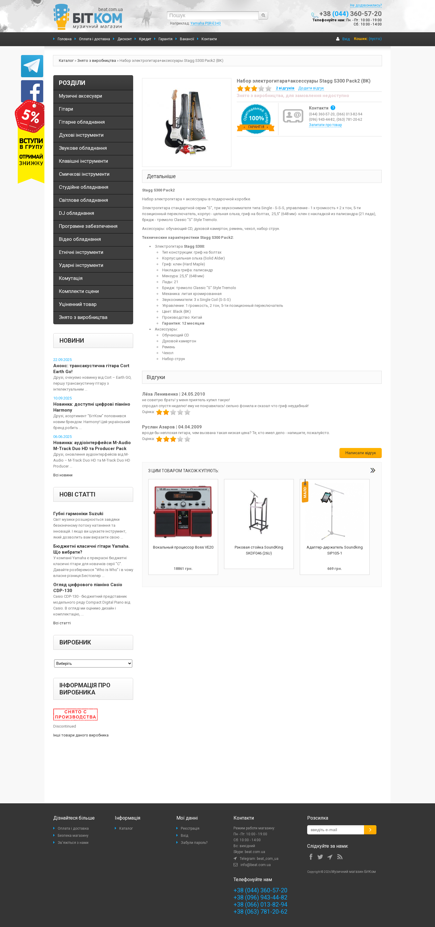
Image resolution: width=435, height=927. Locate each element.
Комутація (71, 278)
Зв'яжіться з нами (73, 843)
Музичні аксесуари (80, 96)
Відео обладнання (80, 239)
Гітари (66, 109)
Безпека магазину (73, 836)
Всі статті (62, 623)
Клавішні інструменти (83, 161)
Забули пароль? (194, 843)
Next (373, 470)
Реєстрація (190, 828)
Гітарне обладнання (82, 122)
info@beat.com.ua (256, 865)
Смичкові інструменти (84, 174)
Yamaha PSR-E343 (206, 23)
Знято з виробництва (96, 60)
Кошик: (361, 38)
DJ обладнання (76, 213)
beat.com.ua (255, 852)
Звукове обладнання (83, 148)
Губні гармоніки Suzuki (78, 513)
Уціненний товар (77, 304)
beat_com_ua (267, 859)
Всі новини (62, 475)
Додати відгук (311, 88)
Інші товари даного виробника (81, 735)
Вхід (346, 39)
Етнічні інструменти (81, 252)
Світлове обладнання (83, 200)
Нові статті (77, 494)
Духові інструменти (81, 135)
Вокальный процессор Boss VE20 (183, 547)
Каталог (66, 60)
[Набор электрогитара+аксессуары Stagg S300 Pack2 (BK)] (187, 122)
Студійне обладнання (83, 187)
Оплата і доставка (73, 828)
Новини (71, 340)
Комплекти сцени (79, 291)
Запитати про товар (325, 125)
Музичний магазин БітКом (353, 872)
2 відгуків (285, 88)
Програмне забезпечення (88, 226)
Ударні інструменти (81, 265)
